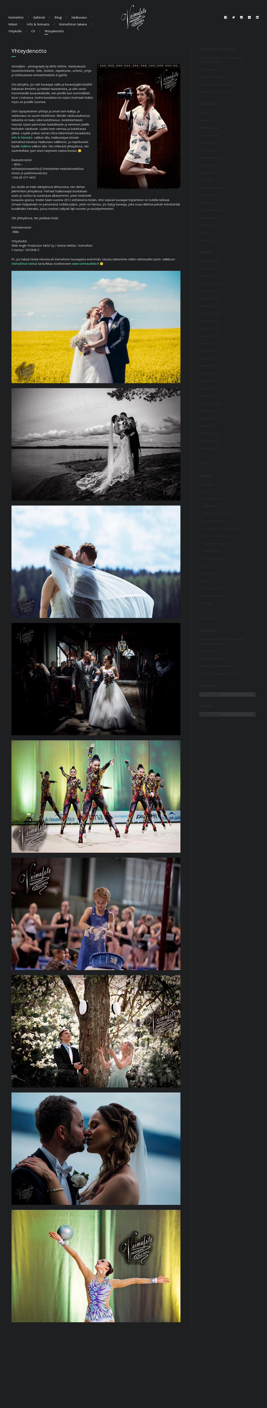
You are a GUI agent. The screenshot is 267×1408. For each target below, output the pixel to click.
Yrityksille (15, 31)
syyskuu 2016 (208, 418)
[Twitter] (234, 17)
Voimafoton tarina (23, 264)
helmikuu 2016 (209, 441)
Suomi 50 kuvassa (211, 77)
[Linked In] (257, 17)
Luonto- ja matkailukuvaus (220, 528)
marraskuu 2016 (210, 403)
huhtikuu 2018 (208, 306)
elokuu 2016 (207, 426)
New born (206, 180)
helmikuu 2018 (209, 321)
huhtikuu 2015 (208, 448)
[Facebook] (226, 17)
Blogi (58, 17)
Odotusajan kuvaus (212, 188)
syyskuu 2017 (208, 351)
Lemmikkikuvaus (210, 158)
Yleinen (204, 233)
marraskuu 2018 (210, 283)
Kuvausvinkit (207, 143)
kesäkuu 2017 (208, 373)
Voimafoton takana (73, 24)
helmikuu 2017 (209, 388)
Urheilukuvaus (208, 218)
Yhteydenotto (54, 31)
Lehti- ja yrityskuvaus (216, 513)
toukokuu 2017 (209, 381)
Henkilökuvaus (209, 128)
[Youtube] (249, 17)
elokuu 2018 (207, 291)
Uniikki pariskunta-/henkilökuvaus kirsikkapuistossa (221, 60)
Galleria (26, 146)
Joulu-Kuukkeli (208, 69)
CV (33, 31)
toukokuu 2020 (209, 261)
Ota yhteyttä (207, 195)
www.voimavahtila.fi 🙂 (87, 264)
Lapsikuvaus (207, 150)
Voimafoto (16, 17)
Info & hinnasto (38, 24)
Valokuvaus (206, 225)
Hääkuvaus (79, 17)
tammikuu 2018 (209, 328)
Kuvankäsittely (209, 135)
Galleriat (39, 17)
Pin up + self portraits (216, 536)
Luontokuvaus (208, 165)
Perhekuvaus (208, 203)
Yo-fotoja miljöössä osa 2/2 (218, 84)
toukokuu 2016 (209, 433)
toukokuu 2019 (209, 276)
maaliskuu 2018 (209, 313)
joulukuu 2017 (208, 336)
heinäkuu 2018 (209, 298)
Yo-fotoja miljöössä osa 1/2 (218, 92)
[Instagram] (241, 17)
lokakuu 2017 (208, 343)
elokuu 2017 (207, 358)
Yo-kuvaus (206, 240)
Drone (203, 113)
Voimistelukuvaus (214, 558)
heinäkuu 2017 (209, 366)
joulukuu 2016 (208, 396)
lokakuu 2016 (208, 411)
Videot (13, 24)
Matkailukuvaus (209, 173)
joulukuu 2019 (208, 268)
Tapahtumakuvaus (211, 210)
